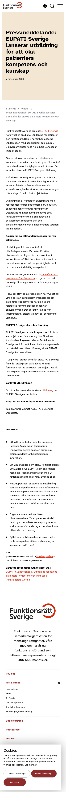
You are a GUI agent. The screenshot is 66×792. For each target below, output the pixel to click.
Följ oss (10, 673)
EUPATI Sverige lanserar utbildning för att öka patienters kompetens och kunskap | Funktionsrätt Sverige (31, 575)
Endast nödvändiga (44, 773)
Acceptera (14, 782)
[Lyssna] (45, 6)
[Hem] (12, 6)
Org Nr (10, 738)
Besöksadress (14, 720)
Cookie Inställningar (17, 773)
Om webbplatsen (14, 702)
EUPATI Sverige (49, 131)
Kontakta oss (12, 689)
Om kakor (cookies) (15, 707)
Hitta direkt (13, 682)
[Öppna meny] (60, 6)
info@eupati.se (44, 556)
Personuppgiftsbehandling (19, 711)
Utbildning (47, 390)
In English (11, 698)
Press (9, 693)
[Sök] (52, 6)
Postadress (13, 729)
